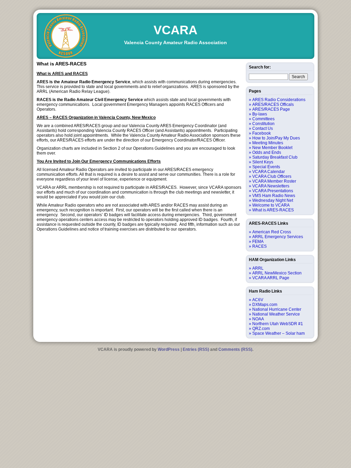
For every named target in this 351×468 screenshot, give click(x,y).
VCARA (175, 30)
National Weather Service (276, 314)
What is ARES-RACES (273, 210)
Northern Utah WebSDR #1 (277, 323)
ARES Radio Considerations (278, 99)
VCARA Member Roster (274, 181)
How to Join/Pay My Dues (276, 138)
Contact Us (262, 128)
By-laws (259, 114)
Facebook (261, 133)
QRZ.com (261, 328)
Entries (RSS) (196, 349)
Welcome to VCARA (271, 205)
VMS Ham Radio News (273, 195)
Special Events (266, 166)
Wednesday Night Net (272, 200)
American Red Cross (271, 232)
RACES (259, 246)
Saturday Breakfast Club (275, 157)
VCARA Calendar (268, 171)
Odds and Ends (266, 152)
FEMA (258, 241)
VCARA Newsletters (270, 186)
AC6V (257, 299)
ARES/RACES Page (271, 109)
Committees (263, 118)
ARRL (258, 268)
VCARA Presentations (272, 190)
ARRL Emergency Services (277, 236)
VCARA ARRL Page (270, 277)
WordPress (169, 349)
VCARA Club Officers (271, 176)
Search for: (260, 67)
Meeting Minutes (267, 142)
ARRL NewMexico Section (277, 273)
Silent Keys (262, 162)
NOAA (258, 319)
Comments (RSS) (235, 349)
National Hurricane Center (276, 309)
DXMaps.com (264, 304)
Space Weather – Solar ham (278, 333)
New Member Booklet (272, 147)
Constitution (263, 123)
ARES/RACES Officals (273, 104)
